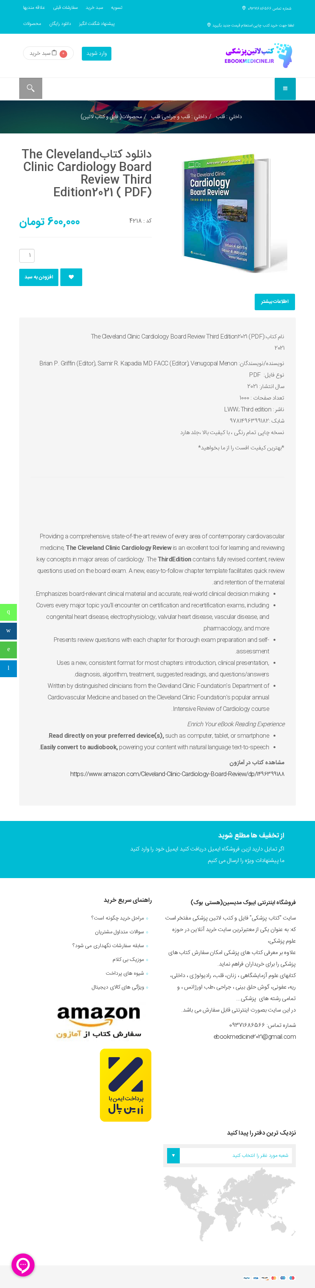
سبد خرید (94, 7)
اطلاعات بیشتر (275, 302)
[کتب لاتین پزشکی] (257, 55)
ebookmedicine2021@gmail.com (255, 1037)
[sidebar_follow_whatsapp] (8, 650)
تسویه (116, 7)
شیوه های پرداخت (125, 973)
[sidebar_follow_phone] (8, 612)
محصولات (32, 23)
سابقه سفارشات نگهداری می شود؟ (108, 946)
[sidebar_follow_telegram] (8, 668)
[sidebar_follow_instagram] (8, 631)
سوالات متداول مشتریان (119, 932)
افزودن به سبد (39, 277)
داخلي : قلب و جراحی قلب (178, 117)
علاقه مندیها (34, 7)
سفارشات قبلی (65, 7)
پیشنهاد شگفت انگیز (96, 23)
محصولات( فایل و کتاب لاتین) (111, 117)
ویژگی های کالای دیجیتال (118, 987)
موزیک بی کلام (128, 959)
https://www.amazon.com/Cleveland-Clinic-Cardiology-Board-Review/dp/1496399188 (177, 774)
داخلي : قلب (228, 117)
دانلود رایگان (60, 23)
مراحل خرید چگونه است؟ (117, 918)
